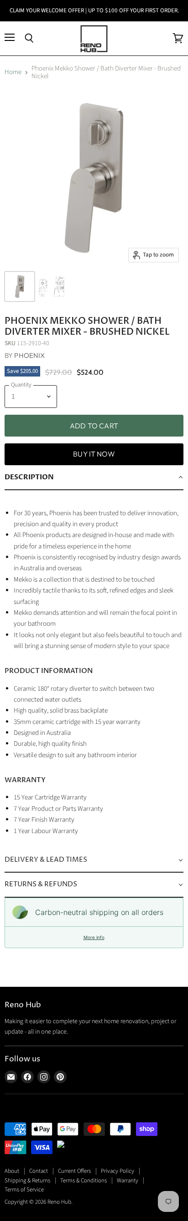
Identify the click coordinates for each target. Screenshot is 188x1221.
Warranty (127, 1180)
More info (94, 937)
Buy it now (94, 453)
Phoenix (29, 355)
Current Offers (74, 1171)
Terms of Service (24, 1190)
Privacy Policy (117, 1171)
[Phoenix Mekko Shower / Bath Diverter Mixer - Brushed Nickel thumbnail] (19, 286)
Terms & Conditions (83, 1180)
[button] (94, 477)
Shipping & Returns (27, 1180)
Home (13, 72)
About (12, 1171)
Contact (38, 1171)
